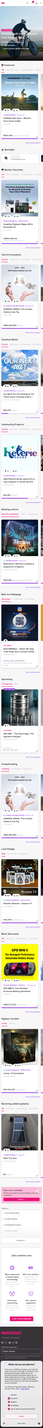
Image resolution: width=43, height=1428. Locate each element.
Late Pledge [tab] (37, 259)
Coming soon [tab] (7, 684)
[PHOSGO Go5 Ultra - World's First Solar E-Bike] (19, 92)
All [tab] (3, 70)
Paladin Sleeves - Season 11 (17, 903)
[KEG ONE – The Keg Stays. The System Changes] (19, 707)
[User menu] (37, 3)
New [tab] (16, 684)
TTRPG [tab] (23, 514)
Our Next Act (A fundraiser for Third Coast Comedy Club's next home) (18, 397)
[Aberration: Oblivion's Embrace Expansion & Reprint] (19, 538)
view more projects (33, 143)
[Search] (27, 3)
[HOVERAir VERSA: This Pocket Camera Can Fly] (19, 283)
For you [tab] (5, 259)
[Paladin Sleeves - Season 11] (19, 877)
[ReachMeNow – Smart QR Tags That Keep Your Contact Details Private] (19, 623)
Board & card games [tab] (10, 514)
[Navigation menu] (41, 3)
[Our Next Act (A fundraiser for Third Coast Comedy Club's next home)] (19, 368)
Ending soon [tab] (27, 769)
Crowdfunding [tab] (24, 259)
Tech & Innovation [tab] (13, 70)
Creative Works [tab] (27, 70)
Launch (21, 1199)
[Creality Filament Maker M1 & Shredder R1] (19, 198)
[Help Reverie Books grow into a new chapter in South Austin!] (19, 453)
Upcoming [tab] (13, 259)
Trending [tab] (5, 769)
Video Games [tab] (33, 514)
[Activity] (32, 3)
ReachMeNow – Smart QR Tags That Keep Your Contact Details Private (19, 651)
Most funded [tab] (16, 769)
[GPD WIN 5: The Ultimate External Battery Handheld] (19, 962)
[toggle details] (37, 138)
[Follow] (5, 641)
